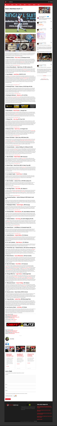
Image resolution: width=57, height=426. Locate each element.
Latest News (15, 10)
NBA (16, 4)
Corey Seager (21, 77)
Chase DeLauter (18, 211)
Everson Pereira (24, 268)
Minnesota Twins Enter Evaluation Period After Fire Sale (9, 355)
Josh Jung (24, 78)
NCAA (25, 4)
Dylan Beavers (19, 242)
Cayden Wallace (18, 235)
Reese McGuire (15, 276)
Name (6, 384)
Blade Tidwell (17, 156)
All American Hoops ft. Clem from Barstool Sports (30, 355)
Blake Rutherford (16, 267)
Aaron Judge (29, 267)
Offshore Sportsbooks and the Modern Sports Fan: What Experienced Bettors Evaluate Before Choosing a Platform (44, 407)
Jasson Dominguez (9, 269)
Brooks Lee (19, 95)
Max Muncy (8, 221)
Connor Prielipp (19, 283)
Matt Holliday (16, 149)
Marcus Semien (27, 77)
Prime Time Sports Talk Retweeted (42, 21)
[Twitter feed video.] (41, 36)
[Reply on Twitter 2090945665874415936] (37, 40)
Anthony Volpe (7, 266)
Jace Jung (15, 119)
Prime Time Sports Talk (13, 316)
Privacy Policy (35, 421)
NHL (20, 4)
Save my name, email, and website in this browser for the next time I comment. (16, 393)
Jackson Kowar (26, 140)
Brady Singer (22, 140)
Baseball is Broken (39, 419)
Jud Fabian (19, 307)
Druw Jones (17, 57)
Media (34, 4)
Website (6, 390)
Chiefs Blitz (40, 22)
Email (6, 387)
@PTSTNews (9, 315)
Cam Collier (18, 188)
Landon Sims (17, 299)
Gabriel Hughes (20, 204)
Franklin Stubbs (33, 130)
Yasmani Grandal (29, 277)
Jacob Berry (16, 74)
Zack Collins (28, 275)
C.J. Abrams (13, 191)
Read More (7, 366)
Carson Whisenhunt (19, 255)
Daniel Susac (19, 174)
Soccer (29, 4)
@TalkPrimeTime (15, 315)
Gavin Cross (17, 128)
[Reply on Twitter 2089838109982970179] (37, 73)
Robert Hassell (17, 191)
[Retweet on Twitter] (38, 21)
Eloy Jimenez (22, 277)
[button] (51, 4)
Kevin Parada (16, 110)
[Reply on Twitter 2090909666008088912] (37, 62)
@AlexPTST (15, 319)
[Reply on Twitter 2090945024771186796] (37, 26)
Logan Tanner (19, 273)
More (38, 4)
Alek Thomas (28, 71)
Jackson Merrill (23, 191)
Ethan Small (24, 285)
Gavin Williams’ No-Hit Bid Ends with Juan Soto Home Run (20, 355)
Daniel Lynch (30, 140)
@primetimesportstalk (11, 333)
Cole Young (18, 218)
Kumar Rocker (24, 158)
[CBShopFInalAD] (44, 13)
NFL (8, 4)
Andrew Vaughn (17, 277)
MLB (12, 4)
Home (5, 5)
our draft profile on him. (16, 65)
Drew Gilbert (18, 263)
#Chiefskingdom (39, 32)
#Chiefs (43, 32)
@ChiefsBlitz (45, 22)
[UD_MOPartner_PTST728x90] (20, 107)
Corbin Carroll (25, 69)
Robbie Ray (33, 249)
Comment (6, 374)
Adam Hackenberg (29, 278)
